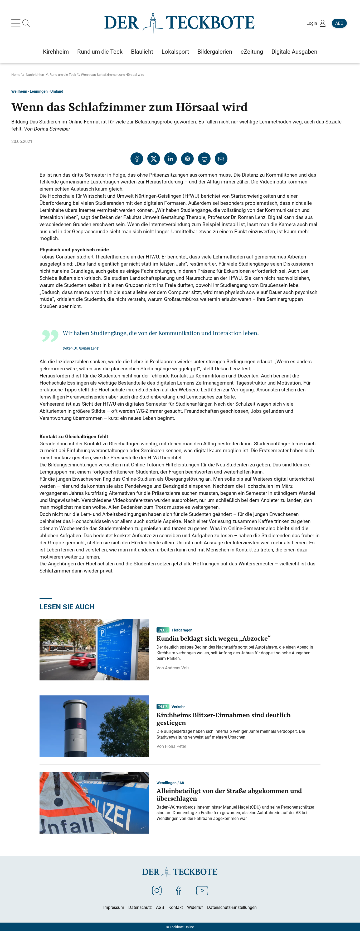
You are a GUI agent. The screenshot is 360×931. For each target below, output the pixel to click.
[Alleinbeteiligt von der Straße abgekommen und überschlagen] (94, 802)
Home (15, 74)
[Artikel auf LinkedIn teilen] (170, 158)
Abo (339, 23)
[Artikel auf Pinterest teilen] (187, 158)
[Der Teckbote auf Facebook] (178, 890)
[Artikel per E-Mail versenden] (221, 158)
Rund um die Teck (63, 74)
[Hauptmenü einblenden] (16, 23)
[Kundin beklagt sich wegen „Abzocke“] (94, 649)
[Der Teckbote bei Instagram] (157, 890)
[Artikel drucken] (204, 158)
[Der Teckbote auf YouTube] (202, 890)
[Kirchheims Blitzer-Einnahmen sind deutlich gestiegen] (94, 726)
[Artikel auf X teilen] (153, 158)
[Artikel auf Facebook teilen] (136, 158)
